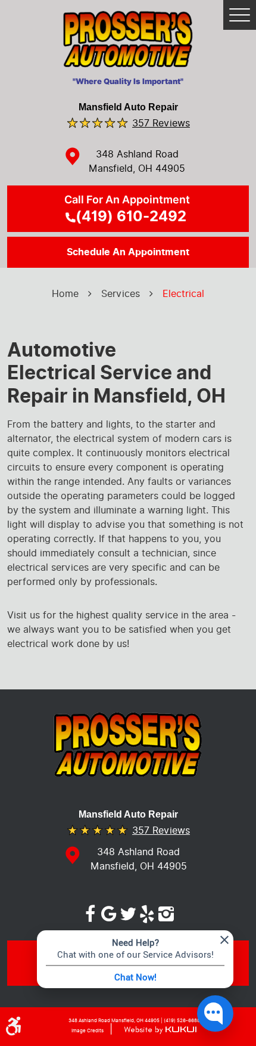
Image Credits (87, 1030)
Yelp (147, 911)
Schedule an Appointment (128, 252)
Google (108, 911)
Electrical (183, 294)
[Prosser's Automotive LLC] (128, 43)
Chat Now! (135, 977)
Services (120, 294)
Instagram (166, 911)
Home (65, 294)
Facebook (89, 911)
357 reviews (161, 122)
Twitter (128, 911)
